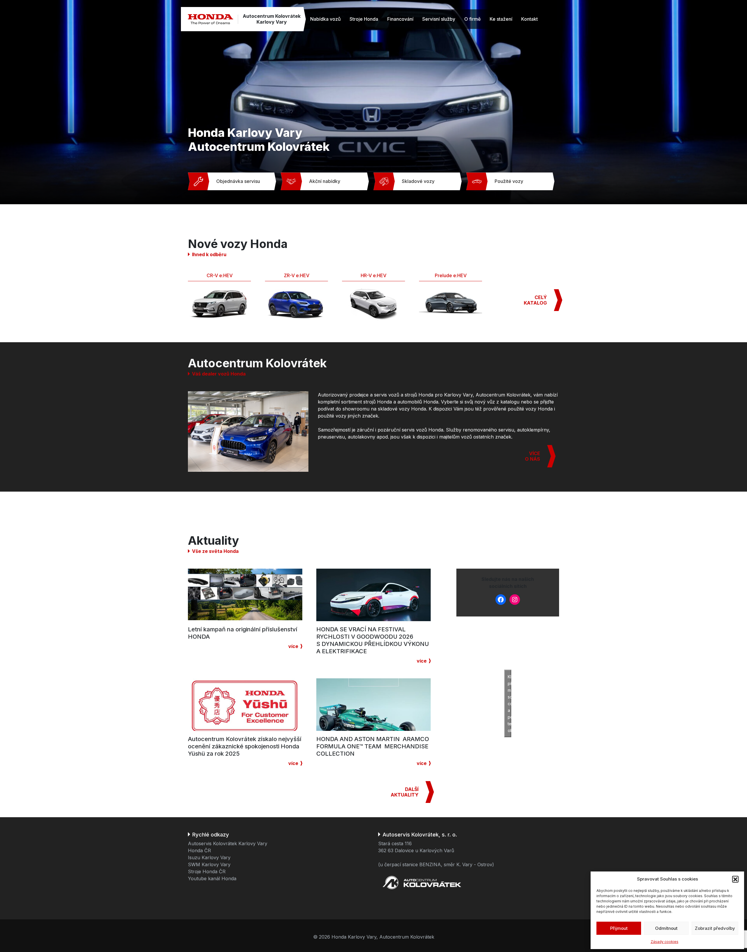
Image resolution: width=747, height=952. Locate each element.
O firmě (472, 19)
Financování (400, 19)
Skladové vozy (418, 181)
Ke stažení (501, 19)
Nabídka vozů (325, 19)
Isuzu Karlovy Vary (209, 857)
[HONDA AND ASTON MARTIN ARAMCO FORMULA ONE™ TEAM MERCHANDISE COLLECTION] (373, 704)
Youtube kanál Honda (212, 878)
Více (293, 646)
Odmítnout (666, 928)
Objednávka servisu (238, 181)
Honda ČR (199, 850)
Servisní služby (438, 19)
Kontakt (529, 19)
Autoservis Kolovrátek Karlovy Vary (227, 843)
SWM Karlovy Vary (209, 864)
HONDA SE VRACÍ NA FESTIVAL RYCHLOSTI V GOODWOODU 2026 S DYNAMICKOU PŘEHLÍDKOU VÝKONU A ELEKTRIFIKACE (372, 640)
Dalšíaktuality (404, 791)
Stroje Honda (364, 19)
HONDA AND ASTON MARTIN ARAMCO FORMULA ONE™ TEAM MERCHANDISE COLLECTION (372, 746)
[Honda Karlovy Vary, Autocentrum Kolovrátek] (210, 19)
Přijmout (619, 928)
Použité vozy (509, 181)
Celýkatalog (535, 299)
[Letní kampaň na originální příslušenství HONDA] (245, 595)
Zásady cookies (664, 941)
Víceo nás (532, 456)
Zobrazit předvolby (715, 928)
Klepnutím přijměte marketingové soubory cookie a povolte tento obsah (509, 703)
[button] (735, 879)
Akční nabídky (324, 181)
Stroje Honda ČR (207, 871)
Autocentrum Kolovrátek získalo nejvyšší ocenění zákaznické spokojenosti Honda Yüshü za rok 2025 (244, 746)
